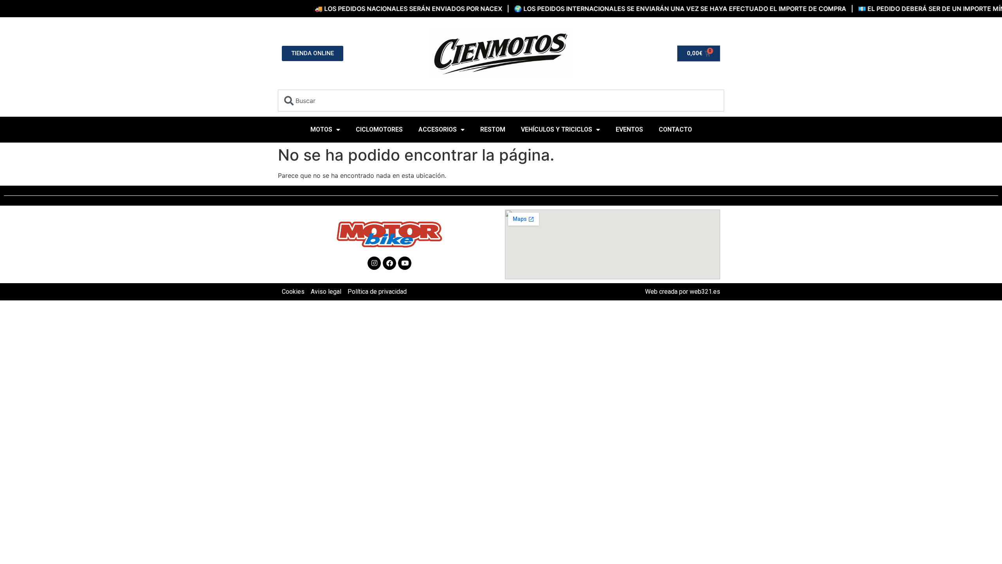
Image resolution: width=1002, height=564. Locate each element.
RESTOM (492, 129)
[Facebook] (389, 263)
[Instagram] (374, 263)
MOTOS (321, 129)
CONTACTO (675, 129)
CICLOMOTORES (379, 129)
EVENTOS (629, 129)
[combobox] (501, 101)
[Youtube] (404, 263)
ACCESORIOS (437, 129)
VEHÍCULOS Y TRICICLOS (556, 129)
